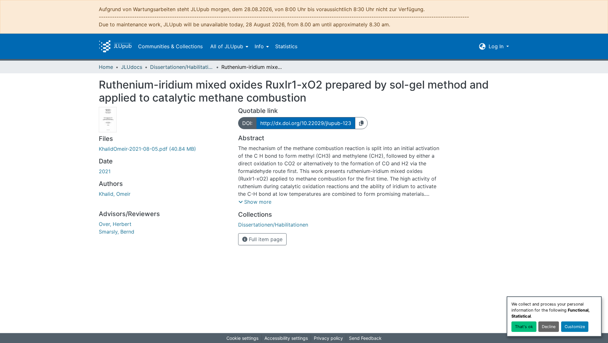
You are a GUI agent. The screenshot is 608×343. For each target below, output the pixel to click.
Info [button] (259, 46)
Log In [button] (497, 46)
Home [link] (106, 67)
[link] (165, 149)
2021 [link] (105, 171)
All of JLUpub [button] (226, 46)
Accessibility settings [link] (286, 338)
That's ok (524, 326)
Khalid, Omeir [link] (114, 194)
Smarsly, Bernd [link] (116, 231)
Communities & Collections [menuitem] (170, 46)
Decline (548, 326)
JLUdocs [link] (131, 67)
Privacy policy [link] (328, 338)
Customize (575, 326)
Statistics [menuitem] (286, 46)
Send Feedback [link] (365, 338)
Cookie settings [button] (242, 338)
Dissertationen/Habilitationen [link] (181, 67)
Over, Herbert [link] (115, 224)
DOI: (247, 123)
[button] (115, 46)
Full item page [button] (264, 239)
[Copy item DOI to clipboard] (361, 123)
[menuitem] (228, 46)
